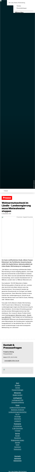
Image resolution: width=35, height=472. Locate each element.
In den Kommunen (17, 428)
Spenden (17, 442)
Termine (19, 6)
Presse (6, 190)
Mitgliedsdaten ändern (17, 440)
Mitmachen (19, 12)
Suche (17, 444)
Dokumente (17, 419)
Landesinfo (17, 421)
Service (17, 433)
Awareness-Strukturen (17, 410)
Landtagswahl (17, 398)
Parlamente (17, 424)
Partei (17, 405)
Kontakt (17, 436)
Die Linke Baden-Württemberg (17, 2)
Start (17, 383)
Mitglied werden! (17, 395)
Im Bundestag (17, 426)
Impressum (17, 447)
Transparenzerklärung (17, 402)
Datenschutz (17, 449)
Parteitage (17, 416)
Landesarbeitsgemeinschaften (17, 412)
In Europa (17, 430)
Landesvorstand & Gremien (17, 407)
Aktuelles (17, 385)
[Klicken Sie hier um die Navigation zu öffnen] (32, 3)
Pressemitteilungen (22, 8)
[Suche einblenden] (28, 3)
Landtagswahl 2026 (17, 400)
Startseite (17, 456)
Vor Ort (17, 414)
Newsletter (17, 438)
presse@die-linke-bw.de (12, 360)
